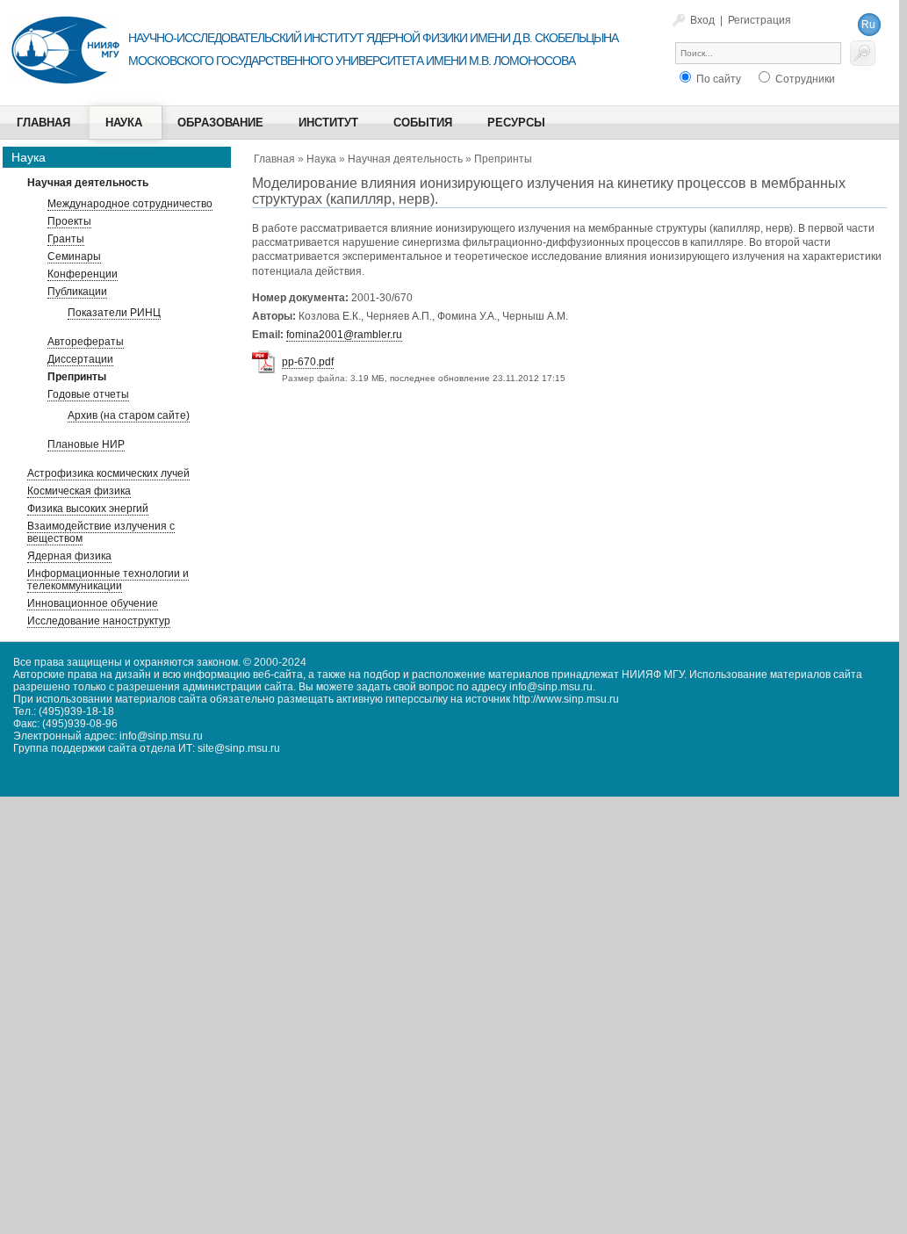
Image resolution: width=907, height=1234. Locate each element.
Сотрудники (804, 79)
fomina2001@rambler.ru (344, 334)
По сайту (717, 79)
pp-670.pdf (308, 362)
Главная (274, 159)
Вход (702, 20)
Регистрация (759, 20)
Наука (321, 159)
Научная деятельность (405, 159)
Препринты (503, 159)
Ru (868, 24)
